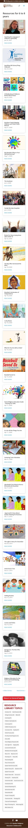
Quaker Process (9, 771)
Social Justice (9, 783)
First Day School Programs (11, 735)
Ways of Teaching (10, 804)
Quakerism (18, 768)
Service (17, 774)
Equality (16, 730)
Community (8, 724)
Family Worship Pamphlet (12, 208)
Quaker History (9, 768)
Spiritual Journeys (10, 789)
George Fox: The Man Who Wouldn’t (12, 650)
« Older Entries (7, 690)
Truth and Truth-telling (11, 801)
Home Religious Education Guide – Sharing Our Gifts (14, 402)
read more (8, 43)
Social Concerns (18, 780)
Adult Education (16, 712)
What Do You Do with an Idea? (13, 348)
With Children (9, 807)
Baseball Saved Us (9, 375)
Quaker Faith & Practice (11, 765)
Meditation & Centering (11, 750)
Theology (17, 798)
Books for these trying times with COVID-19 (12, 236)
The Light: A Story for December (13, 541)
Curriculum (8, 730)
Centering (8, 718)
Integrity (16, 744)
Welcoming (19, 804)
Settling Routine (9, 596)
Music (7, 753)
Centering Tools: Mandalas (12, 457)
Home (7, 738)
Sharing (7, 777)
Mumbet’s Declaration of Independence (11, 293)
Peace (15, 756)
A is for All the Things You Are (13, 430)
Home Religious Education (11, 741)
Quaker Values (9, 774)
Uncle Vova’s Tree (9, 569)
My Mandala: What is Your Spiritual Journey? (12, 153)
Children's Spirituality (10, 721)
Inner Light (8, 744)
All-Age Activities (9, 715)
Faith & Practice (9, 732)
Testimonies (8, 798)
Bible (18, 715)
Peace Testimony (9, 762)
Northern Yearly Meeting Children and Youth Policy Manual (12, 124)
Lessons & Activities (10, 747)
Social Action (9, 780)
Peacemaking (9, 759)
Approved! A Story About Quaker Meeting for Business (13, 513)
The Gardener (8, 181)
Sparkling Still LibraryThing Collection (12, 66)
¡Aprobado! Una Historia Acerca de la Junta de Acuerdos (13, 485)
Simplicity (15, 777)
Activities (8, 712)
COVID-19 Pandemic (10, 727)
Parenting (8, 756)
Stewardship (8, 792)
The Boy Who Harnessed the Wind (12, 264)
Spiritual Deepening (10, 786)
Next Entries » (21, 690)
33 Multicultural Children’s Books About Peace (12, 94)
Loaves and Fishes (9, 623)
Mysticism (14, 753)
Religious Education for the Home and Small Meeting (12, 679)
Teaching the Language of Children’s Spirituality (12, 37)
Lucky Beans (8, 321)
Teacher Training (9, 795)
